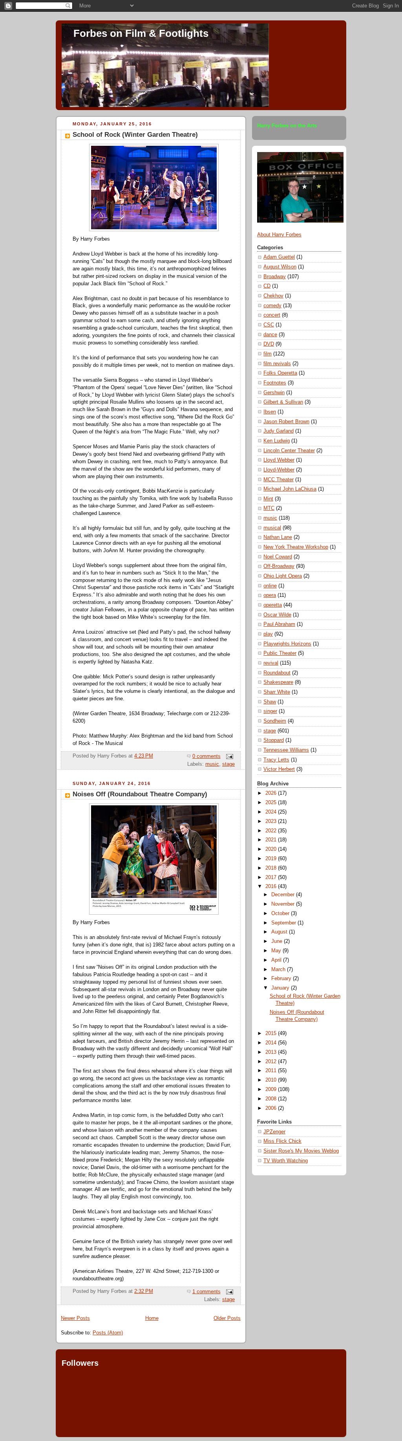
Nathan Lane (277, 537)
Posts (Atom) (108, 1333)
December (283, 894)
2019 (271, 858)
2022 (271, 831)
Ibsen (269, 412)
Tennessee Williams (286, 750)
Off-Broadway (278, 566)
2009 (271, 1089)
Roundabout (277, 673)
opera (269, 595)
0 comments (206, 756)
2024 (271, 812)
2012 (271, 1061)
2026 (271, 793)
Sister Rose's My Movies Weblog (301, 1151)
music (212, 764)
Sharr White (276, 692)
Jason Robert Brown (286, 421)
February (282, 978)
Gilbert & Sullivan (283, 402)
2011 (271, 1070)
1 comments (206, 1291)
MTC (268, 508)
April (277, 960)
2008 (271, 1099)
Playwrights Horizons (287, 644)
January (281, 988)
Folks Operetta (280, 373)
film (267, 354)
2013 (271, 1052)
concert (271, 315)
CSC (268, 325)
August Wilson (279, 267)
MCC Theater (278, 479)
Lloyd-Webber (278, 470)
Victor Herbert (279, 769)
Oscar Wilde (277, 615)
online (270, 586)
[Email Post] (228, 756)
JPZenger (274, 1132)
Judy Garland (278, 431)
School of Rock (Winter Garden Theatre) (135, 134)
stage (228, 764)
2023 (271, 821)
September (284, 923)
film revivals (277, 363)
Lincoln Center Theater (289, 450)
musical (272, 528)
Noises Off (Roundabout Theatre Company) (140, 794)
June (277, 941)
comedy (272, 305)
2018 (271, 868)
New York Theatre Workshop (295, 547)
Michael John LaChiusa (289, 489)
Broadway (274, 276)
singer (270, 711)
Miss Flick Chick (282, 1141)
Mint (268, 499)
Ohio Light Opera (282, 576)
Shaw (269, 702)
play (268, 634)
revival (270, 663)
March (279, 969)
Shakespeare (278, 682)
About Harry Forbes (279, 234)
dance (270, 334)
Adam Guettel (279, 257)
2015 (271, 1033)
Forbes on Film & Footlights (140, 33)
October (281, 913)
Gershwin (274, 392)
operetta (272, 605)
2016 (271, 886)
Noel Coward (277, 557)
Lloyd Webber (278, 460)
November (283, 904)
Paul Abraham (279, 624)
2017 (271, 877)
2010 (271, 1080)
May (277, 950)
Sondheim (274, 721)
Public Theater (279, 653)
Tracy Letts (276, 760)
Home (152, 1318)
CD (266, 286)
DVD (268, 344)
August (280, 932)
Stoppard (273, 740)
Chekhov (273, 296)
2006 (271, 1108)
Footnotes (274, 383)
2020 (271, 849)
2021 (271, 840)
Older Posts (227, 1318)
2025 (271, 802)
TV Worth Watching (285, 1161)
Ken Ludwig (276, 441)
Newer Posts (75, 1318)
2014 (271, 1043)
